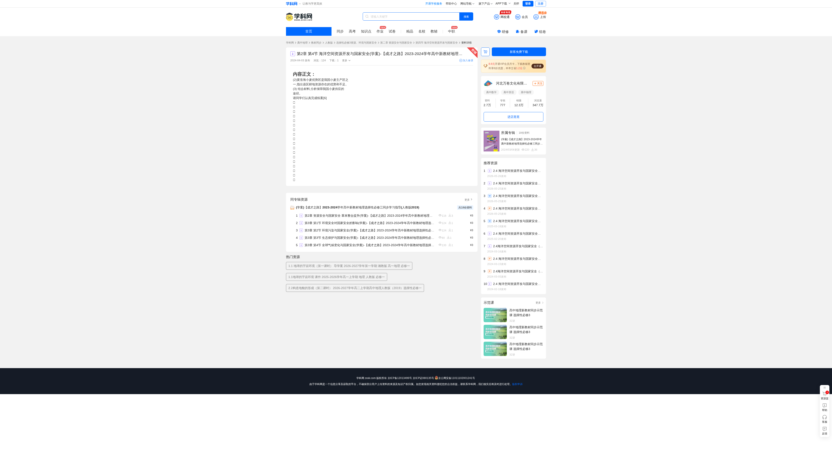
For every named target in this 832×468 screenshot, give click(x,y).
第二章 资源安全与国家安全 (396, 42)
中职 (451, 31)
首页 (308, 31)
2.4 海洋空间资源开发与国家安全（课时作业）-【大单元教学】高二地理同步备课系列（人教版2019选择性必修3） (518, 221)
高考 (352, 31)
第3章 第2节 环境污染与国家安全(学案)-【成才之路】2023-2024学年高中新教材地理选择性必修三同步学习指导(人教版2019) (370, 230)
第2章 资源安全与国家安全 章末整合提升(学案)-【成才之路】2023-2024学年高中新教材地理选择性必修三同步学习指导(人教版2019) (370, 215)
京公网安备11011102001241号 (456, 378)
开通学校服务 (433, 3)
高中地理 (302, 42)
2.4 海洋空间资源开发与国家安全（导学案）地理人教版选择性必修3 (518, 183)
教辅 (434, 31)
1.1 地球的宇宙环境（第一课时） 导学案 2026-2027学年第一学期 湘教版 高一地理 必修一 (349, 266)
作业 (380, 31)
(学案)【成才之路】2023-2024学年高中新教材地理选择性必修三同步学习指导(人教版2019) (357, 207)
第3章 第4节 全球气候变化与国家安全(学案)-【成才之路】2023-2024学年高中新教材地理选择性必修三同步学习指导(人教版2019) (370, 245)
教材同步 (316, 42)
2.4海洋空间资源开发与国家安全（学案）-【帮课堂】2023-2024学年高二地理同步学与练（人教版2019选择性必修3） (518, 246)
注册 (540, 3)
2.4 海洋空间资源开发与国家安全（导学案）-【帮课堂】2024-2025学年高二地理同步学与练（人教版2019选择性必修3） (518, 233)
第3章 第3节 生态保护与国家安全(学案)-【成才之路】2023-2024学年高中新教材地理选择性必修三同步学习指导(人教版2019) (370, 237)
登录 (528, 3)
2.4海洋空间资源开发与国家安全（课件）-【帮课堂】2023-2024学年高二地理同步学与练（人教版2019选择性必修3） (518, 271)
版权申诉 (517, 384)
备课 (523, 32)
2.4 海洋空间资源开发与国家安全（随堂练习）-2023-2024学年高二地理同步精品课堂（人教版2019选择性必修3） (518, 284)
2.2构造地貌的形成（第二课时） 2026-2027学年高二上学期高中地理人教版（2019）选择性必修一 (355, 288)
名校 (421, 31)
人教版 (329, 42)
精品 (409, 31)
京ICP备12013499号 (400, 378)
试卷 (392, 31)
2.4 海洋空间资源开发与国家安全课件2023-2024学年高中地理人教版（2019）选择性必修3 (518, 258)
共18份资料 (465, 207)
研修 (505, 32)
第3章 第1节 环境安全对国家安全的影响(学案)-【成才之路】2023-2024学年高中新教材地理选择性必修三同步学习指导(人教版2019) (370, 223)
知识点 (366, 31)
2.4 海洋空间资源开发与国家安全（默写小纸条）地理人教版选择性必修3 (518, 170)
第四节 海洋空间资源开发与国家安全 (437, 42)
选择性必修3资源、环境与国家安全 (356, 42)
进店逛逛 (513, 117)
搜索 (466, 16)
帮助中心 (451, 3)
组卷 (542, 32)
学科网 (290, 42)
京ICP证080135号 (423, 378)
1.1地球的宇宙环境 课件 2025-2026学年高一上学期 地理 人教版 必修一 (336, 277)
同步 (340, 31)
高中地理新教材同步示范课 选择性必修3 (526, 313)
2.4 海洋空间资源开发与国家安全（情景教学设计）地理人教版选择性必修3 (518, 196)
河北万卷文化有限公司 (512, 83)
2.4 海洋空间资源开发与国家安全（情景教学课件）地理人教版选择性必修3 (518, 208)
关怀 (516, 3)
